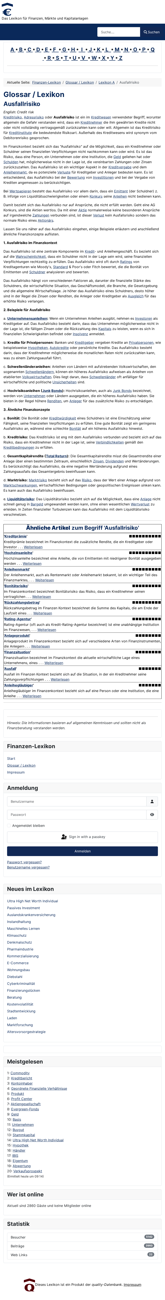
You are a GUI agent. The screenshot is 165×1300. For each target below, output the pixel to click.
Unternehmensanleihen (27, 318)
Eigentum (20, 1161)
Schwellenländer (102, 377)
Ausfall (10, 668)
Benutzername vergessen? (28, 867)
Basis (17, 1119)
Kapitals (104, 329)
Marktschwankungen (20, 485)
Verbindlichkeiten (110, 442)
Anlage (145, 499)
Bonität (75, 428)
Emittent (121, 191)
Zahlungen (40, 215)
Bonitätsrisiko (16, 586)
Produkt (17, 1093)
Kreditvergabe (119, 167)
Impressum (16, 772)
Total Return (56, 456)
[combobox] (118, 32)
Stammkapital (24, 1135)
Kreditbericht (21, 1078)
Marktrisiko (38, 480)
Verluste (63, 172)
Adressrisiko (34, 117)
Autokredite (59, 347)
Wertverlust (140, 504)
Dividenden (114, 461)
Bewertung (76, 177)
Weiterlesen (33, 547)
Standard (60, 267)
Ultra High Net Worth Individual (38, 1140)
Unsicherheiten (64, 382)
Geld (15, 1114)
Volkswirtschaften (36, 377)
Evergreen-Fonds (25, 1109)
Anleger (75, 401)
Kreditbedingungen (18, 447)
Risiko (87, 480)
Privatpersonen (141, 342)
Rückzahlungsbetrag (22, 602)
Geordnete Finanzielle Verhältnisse (39, 1088)
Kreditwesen (101, 117)
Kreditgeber (84, 342)
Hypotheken (38, 347)
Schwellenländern (39, 372)
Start (11, 758)
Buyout (18, 1130)
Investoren (143, 318)
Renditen (54, 401)
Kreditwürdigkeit (62, 418)
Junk (46, 390)
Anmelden (83, 851)
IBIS (15, 1155)
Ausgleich (136, 296)
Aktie (82, 210)
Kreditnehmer (91, 122)
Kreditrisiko (12, 117)
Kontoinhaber (22, 1083)
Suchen (154, 32)
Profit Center (21, 1099)
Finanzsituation (17, 652)
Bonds (56, 390)
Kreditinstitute (20, 132)
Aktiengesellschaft (26, 1104)
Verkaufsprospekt (27, 1171)
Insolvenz (80, 334)
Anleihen (120, 196)
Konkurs (96, 196)
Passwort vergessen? (24, 862)
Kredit (90, 251)
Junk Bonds (122, 390)
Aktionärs (45, 220)
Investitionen (103, 177)
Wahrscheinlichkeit (31, 256)
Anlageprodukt (16, 635)
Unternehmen (23, 1124)
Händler (19, 1150)
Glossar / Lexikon (21, 765)
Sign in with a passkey (86, 837)
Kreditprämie (16, 536)
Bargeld (37, 504)
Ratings (126, 261)
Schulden (10, 162)
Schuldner (37, 272)
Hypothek (21, 1145)
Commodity (20, 1073)
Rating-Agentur (18, 619)
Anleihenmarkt (15, 172)
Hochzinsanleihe (18, 553)
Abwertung (22, 1166)
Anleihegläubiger (18, 685)
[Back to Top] (157, 1292)
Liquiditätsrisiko (20, 499)
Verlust (98, 215)
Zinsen (98, 461)
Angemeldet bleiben (28, 825)
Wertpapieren (20, 191)
